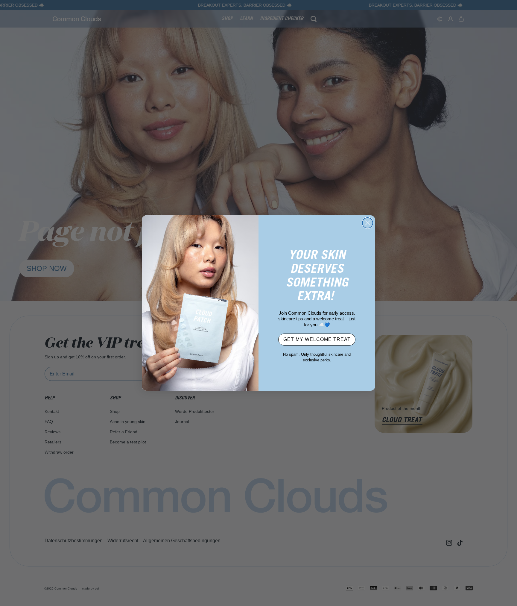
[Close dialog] (367, 223)
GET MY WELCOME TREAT (317, 339)
